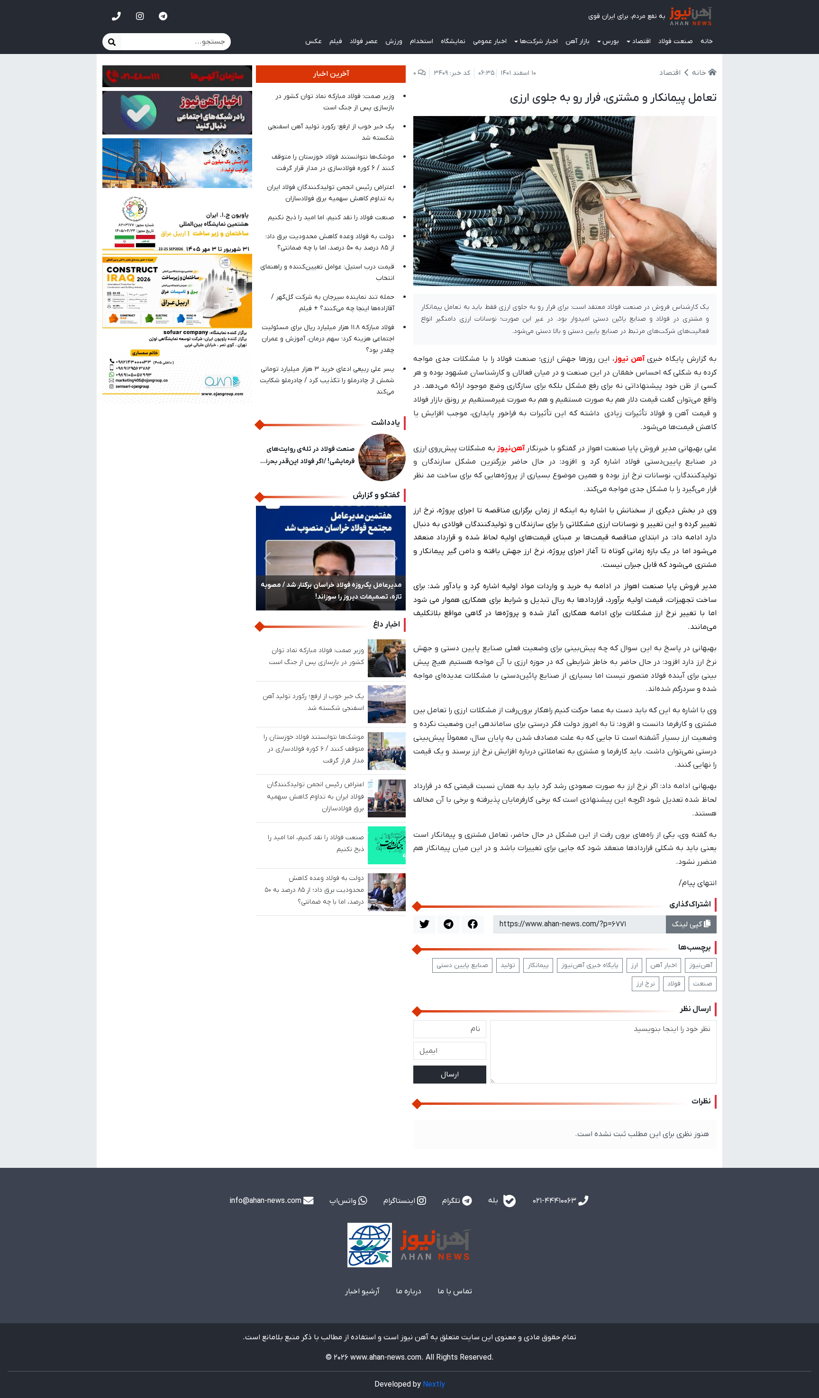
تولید (507, 965)
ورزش (393, 41)
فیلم (335, 41)
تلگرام (452, 1201)
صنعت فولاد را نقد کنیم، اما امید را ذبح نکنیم (331, 217)
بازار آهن (577, 41)
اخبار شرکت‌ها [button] (539, 41)
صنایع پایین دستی (462, 965)
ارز (634, 965)
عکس (313, 41)
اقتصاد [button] (641, 41)
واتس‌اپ (343, 1201)
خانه (707, 41)
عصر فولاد (364, 41)
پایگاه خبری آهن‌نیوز (590, 965)
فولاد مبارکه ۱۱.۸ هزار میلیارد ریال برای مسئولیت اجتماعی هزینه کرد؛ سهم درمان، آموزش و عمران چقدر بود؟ (328, 339)
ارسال (450, 1074)
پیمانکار (538, 965)
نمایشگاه (453, 41)
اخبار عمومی (490, 41)
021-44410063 (555, 1201)
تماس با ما (454, 1291)
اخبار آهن (663, 965)
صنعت (702, 983)
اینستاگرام (400, 1201)
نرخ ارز (645, 983)
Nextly (434, 1384)
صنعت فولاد (675, 41)
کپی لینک (688, 924)
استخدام (421, 41)
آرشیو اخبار (362, 1291)
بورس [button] (610, 41)
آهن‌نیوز (700, 965)
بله (494, 1200)
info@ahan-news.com (266, 1201)
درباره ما (408, 1291)
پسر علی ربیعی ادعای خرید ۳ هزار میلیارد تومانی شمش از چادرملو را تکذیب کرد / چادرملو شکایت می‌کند (327, 380)
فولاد (674, 983)
